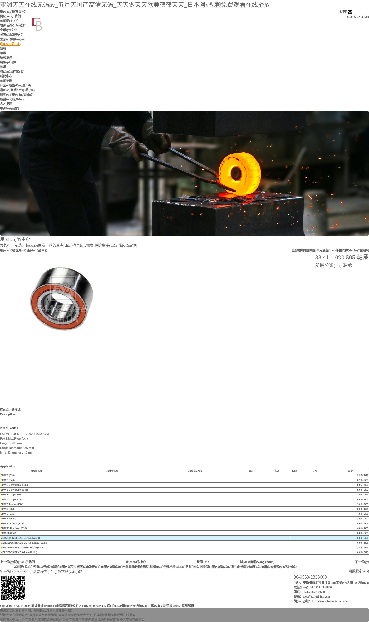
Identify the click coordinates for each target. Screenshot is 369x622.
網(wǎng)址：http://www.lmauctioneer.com (322, 601)
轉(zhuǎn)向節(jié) (12, 71)
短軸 (3, 48)
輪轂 (3, 53)
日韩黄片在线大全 (12, 619)
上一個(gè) (7, 562)
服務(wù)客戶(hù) (12, 99)
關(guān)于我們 (24, 562)
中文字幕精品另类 (132, 619)
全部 (295, 250)
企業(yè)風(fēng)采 (12, 39)
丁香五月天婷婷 (80, 619)
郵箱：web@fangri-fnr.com (312, 596)
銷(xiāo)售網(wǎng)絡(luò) (257, 562)
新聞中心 (203, 562)
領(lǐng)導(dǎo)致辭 (46, 566)
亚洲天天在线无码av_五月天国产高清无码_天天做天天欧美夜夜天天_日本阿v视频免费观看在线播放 (135, 4)
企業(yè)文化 (67, 566)
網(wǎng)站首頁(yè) (13, 250)
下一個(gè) (362, 562)
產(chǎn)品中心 (135, 562)
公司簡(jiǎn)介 (23, 566)
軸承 (3, 66)
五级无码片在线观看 (105, 619)
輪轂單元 (6, 57)
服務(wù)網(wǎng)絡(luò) (16, 94)
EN (342, 11)
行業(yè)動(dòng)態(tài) (15, 85)
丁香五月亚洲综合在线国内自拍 (46, 619)
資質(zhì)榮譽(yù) (11, 34)
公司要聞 (6, 80)
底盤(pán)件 (8, 62)
